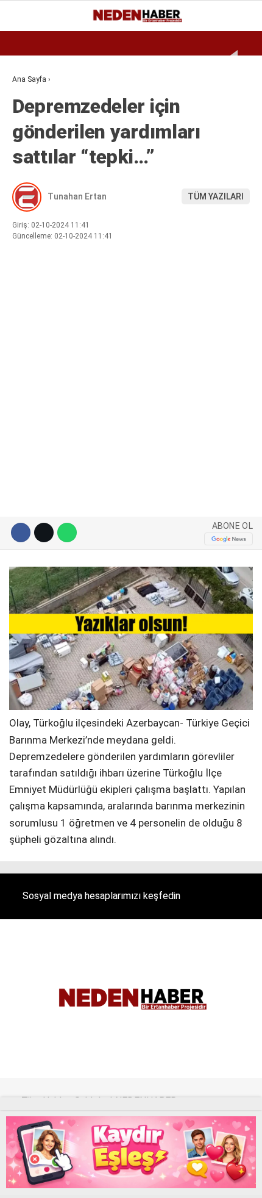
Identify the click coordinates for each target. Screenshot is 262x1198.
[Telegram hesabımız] (178, 1178)
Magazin (37, 199)
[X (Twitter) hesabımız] (61, 1178)
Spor (29, 174)
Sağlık (33, 248)
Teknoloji (40, 273)
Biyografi (39, 125)
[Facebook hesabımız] (31, 1178)
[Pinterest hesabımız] (149, 1178)
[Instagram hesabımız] (90, 1178)
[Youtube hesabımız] (120, 1178)
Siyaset (35, 224)
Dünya (31, 149)
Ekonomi (36, 100)
